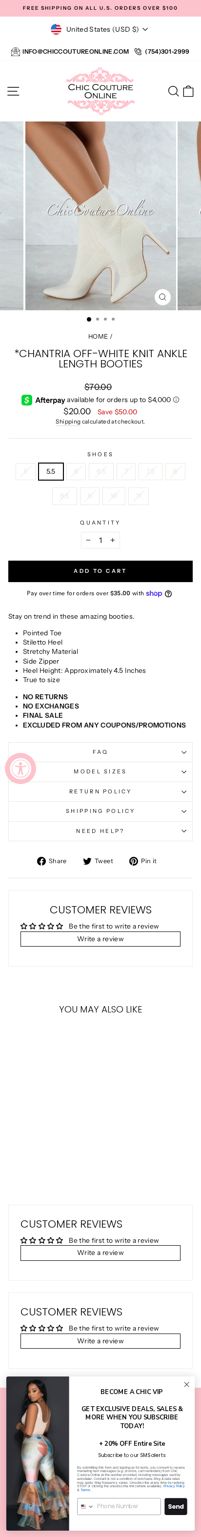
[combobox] (86, 1506)
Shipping (68, 421)
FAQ (101, 751)
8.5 (64, 496)
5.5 (51, 471)
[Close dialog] (186, 1384)
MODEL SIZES (100, 771)
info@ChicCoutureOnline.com (75, 51)
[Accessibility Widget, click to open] (20, 768)
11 (138, 496)
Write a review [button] (100, 939)
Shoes (100, 454)
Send (176, 1506)
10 (114, 496)
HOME (98, 336)
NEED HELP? (100, 831)
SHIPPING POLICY (100, 811)
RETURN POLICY (100, 791)
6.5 (101, 471)
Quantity (100, 522)
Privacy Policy (174, 1486)
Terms (85, 1490)
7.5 (150, 471)
